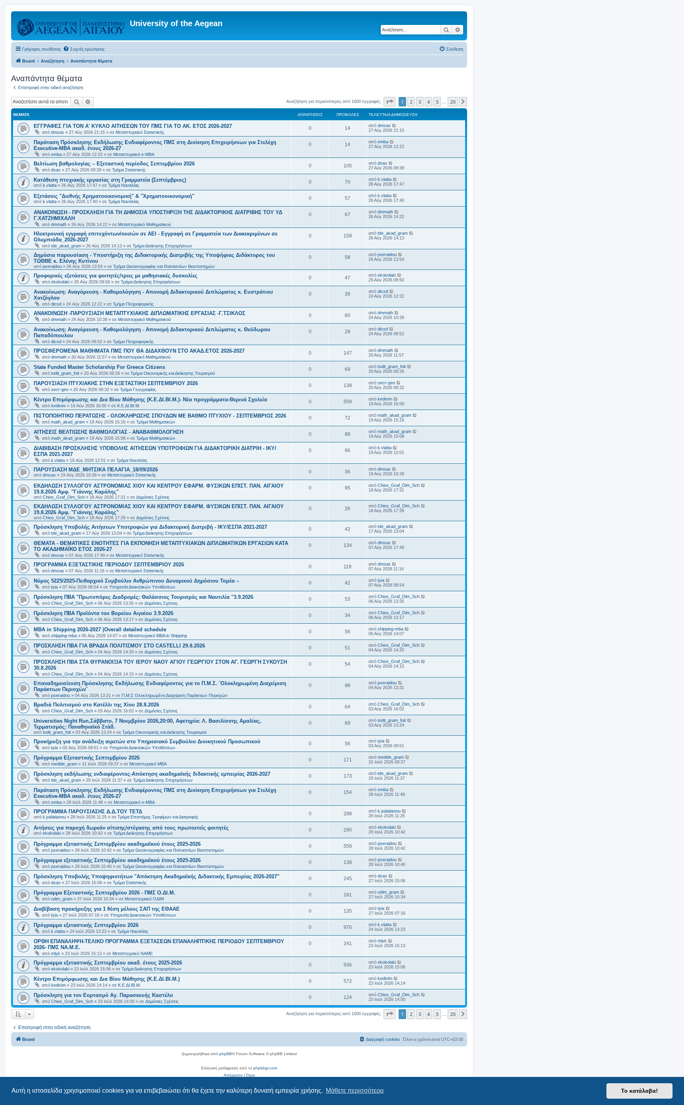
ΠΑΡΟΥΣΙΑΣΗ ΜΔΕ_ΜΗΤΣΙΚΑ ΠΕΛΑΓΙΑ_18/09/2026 (96, 470)
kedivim (58, 405)
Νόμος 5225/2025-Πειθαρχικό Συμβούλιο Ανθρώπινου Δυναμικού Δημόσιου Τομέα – (136, 581)
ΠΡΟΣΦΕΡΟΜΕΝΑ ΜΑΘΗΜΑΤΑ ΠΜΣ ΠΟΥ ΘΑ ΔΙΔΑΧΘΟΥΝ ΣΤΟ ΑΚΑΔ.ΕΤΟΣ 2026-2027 (139, 351)
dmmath (58, 224)
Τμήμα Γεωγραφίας (138, 389)
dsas (56, 169)
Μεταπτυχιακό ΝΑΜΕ (132, 953)
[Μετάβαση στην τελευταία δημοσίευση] (394, 125)
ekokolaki (60, 281)
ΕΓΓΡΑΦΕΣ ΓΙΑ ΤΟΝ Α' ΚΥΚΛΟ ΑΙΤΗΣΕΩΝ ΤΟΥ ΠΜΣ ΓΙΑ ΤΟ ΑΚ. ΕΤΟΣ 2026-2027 (133, 126)
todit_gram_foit (65, 373)
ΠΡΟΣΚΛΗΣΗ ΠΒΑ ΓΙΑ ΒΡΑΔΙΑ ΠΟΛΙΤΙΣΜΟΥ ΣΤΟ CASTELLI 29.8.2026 (119, 646)
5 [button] (437, 101)
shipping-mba (64, 635)
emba (56, 154)
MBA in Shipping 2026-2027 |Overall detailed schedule (100, 629)
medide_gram (64, 763)
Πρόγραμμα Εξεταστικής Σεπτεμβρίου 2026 (87, 758)
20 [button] (453, 101)
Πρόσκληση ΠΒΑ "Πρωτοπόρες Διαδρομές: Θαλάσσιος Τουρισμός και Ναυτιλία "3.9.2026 (143, 597)
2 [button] (411, 101)
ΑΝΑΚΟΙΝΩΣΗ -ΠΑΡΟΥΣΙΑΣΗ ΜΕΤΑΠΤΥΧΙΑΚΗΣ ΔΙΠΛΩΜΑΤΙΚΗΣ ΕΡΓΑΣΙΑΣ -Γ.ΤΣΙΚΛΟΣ (139, 313)
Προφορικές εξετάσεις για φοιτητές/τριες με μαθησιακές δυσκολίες (116, 276)
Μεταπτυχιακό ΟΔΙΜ (144, 898)
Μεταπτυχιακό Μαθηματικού (144, 224)
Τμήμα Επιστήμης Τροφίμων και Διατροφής (158, 817)
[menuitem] (83, 49)
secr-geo (59, 389)
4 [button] (428, 101)
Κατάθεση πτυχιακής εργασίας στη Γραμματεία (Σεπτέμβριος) (110, 180)
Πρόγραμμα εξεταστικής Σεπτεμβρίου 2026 (86, 925)
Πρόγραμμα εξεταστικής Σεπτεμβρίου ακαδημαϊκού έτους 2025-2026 (117, 844)
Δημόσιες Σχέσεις (152, 497)
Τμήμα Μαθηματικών (155, 422)
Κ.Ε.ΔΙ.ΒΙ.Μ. (128, 405)
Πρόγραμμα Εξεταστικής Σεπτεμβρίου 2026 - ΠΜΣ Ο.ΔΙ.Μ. (104, 893)
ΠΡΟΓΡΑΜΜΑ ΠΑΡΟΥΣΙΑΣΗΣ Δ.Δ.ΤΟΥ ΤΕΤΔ (88, 812)
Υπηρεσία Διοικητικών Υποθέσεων (142, 587)
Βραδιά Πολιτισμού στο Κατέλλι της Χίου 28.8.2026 (96, 705)
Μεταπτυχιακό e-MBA (133, 154)
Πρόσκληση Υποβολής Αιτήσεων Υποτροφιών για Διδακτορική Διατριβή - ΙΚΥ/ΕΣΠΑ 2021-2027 (150, 527)
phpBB (225, 1054)
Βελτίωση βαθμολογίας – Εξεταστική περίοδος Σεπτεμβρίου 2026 (114, 164)
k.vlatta (50, 185)
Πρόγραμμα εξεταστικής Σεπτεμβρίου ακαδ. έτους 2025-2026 (108, 963)
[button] (389, 101)
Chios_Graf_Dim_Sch (64, 497)
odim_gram (61, 898)
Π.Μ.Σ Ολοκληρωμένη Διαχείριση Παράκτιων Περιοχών (175, 695)
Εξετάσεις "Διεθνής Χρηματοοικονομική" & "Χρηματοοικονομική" (114, 196)
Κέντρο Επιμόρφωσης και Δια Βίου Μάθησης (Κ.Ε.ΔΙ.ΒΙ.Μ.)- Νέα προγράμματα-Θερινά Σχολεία (150, 400)
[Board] (71, 25)
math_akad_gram (68, 422)
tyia (54, 587)
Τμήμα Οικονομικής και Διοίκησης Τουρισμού (173, 373)
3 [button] (419, 101)
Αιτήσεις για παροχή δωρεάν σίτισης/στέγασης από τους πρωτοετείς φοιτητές (131, 828)
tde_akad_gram (66, 245)
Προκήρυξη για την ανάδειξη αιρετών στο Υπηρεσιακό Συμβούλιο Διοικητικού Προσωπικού (147, 741)
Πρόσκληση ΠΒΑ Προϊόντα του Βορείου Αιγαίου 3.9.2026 (103, 613)
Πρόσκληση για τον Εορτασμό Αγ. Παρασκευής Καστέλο (103, 995)
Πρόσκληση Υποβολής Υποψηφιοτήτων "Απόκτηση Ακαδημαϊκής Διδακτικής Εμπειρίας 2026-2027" (156, 876)
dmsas (57, 132)
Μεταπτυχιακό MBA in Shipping (157, 635)
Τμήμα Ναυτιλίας (123, 185)
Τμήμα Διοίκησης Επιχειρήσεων (162, 245)
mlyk (55, 953)
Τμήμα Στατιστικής (129, 169)
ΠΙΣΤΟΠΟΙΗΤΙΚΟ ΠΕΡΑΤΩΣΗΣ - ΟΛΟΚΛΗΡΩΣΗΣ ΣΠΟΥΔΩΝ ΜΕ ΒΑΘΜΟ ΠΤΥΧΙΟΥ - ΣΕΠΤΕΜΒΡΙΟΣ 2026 (160, 416)
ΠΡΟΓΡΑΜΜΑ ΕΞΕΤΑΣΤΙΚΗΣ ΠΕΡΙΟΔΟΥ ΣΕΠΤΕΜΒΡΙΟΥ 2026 (109, 565)
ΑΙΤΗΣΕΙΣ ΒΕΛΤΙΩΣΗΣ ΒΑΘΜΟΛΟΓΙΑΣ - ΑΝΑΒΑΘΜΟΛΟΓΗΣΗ (108, 432)
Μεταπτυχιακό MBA (148, 763)
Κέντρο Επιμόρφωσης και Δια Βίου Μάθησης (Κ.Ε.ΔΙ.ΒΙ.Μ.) (107, 979)
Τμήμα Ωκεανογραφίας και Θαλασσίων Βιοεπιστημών (164, 266)
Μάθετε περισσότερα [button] (355, 1090)
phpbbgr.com (265, 1068)
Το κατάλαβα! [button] (639, 1091)
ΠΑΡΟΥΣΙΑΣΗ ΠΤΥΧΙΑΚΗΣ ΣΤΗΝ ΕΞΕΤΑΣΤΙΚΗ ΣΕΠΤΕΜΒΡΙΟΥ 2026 (116, 383)
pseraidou (52, 266)
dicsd (56, 304)
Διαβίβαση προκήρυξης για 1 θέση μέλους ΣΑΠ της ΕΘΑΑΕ (107, 909)
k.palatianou (54, 817)
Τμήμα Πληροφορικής (133, 304)
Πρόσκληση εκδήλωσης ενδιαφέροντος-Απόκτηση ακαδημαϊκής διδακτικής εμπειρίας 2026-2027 (152, 774)
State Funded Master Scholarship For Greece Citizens (99, 367)
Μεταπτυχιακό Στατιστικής (140, 132)
